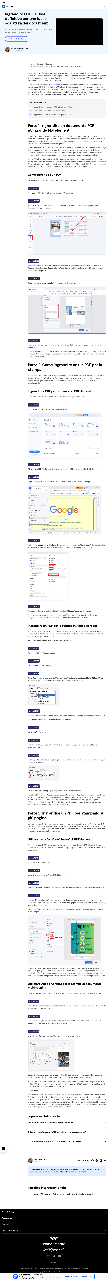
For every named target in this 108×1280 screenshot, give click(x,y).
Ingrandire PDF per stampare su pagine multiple (52, 115)
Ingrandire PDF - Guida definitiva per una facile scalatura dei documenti (61, 1194)
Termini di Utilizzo (60, 1268)
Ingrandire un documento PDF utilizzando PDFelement (55, 107)
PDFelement (56, 85)
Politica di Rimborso (74, 1268)
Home (32, 64)
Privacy (36, 1268)
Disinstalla (85, 1268)
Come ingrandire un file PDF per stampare (50, 111)
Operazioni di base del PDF (46, 64)
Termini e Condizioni (26, 1268)
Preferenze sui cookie (46, 1268)
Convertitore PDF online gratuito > (78, 1276)
